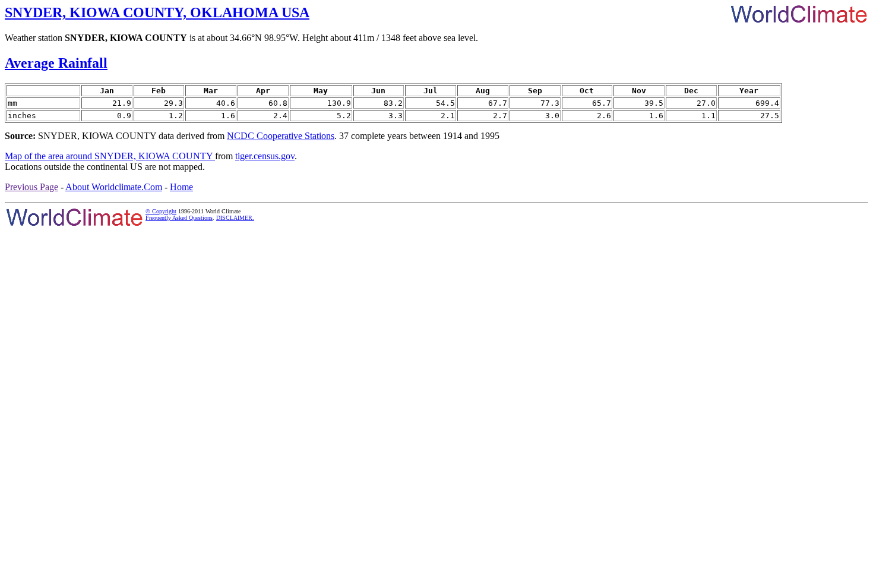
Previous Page (31, 187)
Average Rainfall (56, 63)
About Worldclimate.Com (113, 187)
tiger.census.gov (265, 156)
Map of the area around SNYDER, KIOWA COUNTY (110, 156)
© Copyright (161, 211)
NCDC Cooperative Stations (280, 136)
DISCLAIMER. (235, 217)
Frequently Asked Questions (179, 217)
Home (181, 187)
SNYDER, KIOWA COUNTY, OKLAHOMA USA (157, 12)
